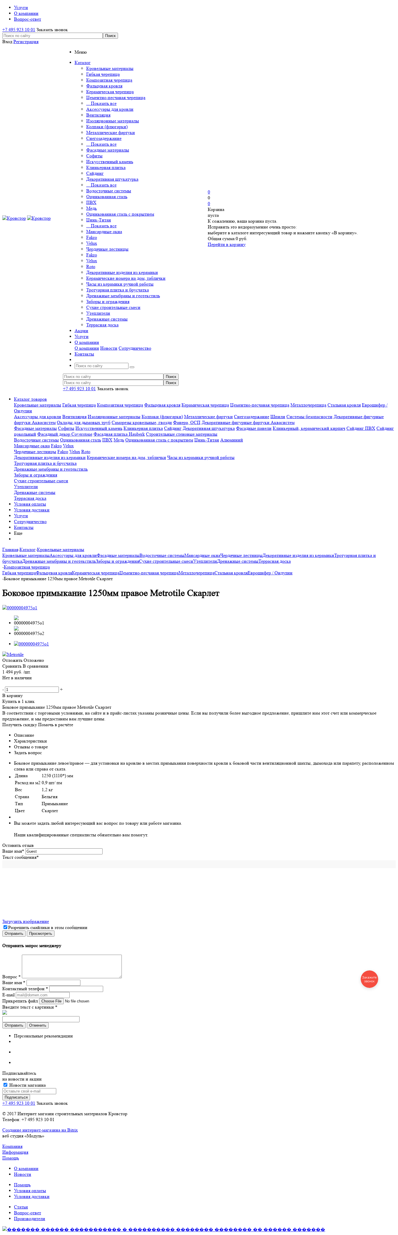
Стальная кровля (344, 405)
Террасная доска (102, 325)
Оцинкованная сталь (106, 196)
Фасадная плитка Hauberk (119, 434)
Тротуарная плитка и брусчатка (117, 290)
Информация (15, 1152)
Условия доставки (32, 510)
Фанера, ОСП (186, 422)
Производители (29, 1218)
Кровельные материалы (109, 68)
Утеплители (98, 313)
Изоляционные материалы (112, 121)
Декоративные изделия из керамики (122, 272)
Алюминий (231, 440)
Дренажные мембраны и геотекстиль (123, 295)
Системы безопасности (309, 416)
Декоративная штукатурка (112, 179)
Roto (90, 266)
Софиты (94, 156)
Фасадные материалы (107, 150)
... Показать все (101, 103)
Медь (91, 208)
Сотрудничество (135, 348)
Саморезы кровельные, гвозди (142, 422)
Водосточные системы (108, 190)
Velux (91, 243)
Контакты (24, 527)
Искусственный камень (109, 161)
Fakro (91, 237)
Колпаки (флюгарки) (107, 126)
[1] (5, 684)
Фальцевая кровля (104, 86)
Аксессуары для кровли (109, 109)
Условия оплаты (30, 504)
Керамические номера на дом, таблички (125, 278)
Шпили (277, 416)
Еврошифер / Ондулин (270, 573)
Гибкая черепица (103, 74)
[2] (11, 684)
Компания (12, 1146)
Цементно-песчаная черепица (115, 97)
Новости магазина (27, 1085)
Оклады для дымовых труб (83, 422)
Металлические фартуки (110, 132)
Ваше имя (13, 851)
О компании (87, 348)
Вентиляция (98, 115)
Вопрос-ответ (27, 1212)
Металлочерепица (308, 405)
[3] (17, 684)
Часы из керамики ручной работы (120, 284)
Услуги (21, 515)
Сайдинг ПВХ (360, 428)
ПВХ (91, 202)
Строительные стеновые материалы (181, 434)
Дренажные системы (107, 319)
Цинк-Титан (98, 220)
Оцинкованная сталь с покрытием (120, 214)
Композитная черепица (109, 80)
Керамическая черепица (110, 91)
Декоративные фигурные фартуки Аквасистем (248, 422)
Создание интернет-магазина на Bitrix (40, 1130)
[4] (23, 684)
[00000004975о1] (19, 608)
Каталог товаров (30, 399)
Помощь (10, 1158)
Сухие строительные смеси (113, 307)
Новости (108, 348)
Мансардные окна (104, 231)
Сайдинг (95, 173)
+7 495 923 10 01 (18, 29)
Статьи (21, 1207)
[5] (28, 684)
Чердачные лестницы (107, 249)
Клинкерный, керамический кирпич (309, 428)
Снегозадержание (103, 138)
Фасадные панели (254, 428)
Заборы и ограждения (107, 301)
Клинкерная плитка (106, 167)
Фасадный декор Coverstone (64, 434)
